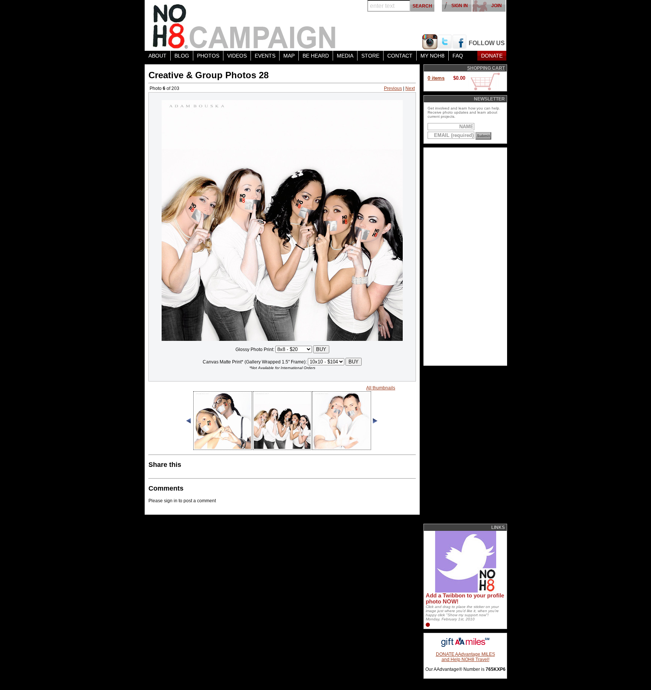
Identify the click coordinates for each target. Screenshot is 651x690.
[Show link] (465, 591)
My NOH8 (432, 56)
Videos (237, 56)
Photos (208, 56)
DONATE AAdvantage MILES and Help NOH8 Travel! (465, 657)
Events (265, 56)
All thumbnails (380, 388)
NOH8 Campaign (244, 25)
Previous (393, 88)
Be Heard (316, 56)
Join (496, 5)
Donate (492, 56)
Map (289, 56)
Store (370, 56)
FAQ (457, 56)
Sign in (459, 5)
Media (345, 56)
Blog (181, 56)
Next (410, 88)
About (157, 56)
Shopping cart (486, 68)
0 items (436, 78)
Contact (400, 56)
